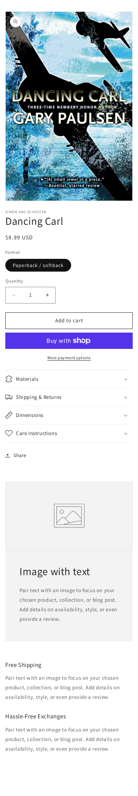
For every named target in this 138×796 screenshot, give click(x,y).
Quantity (14, 281)
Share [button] (20, 455)
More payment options (69, 357)
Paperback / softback (38, 265)
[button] (69, 379)
